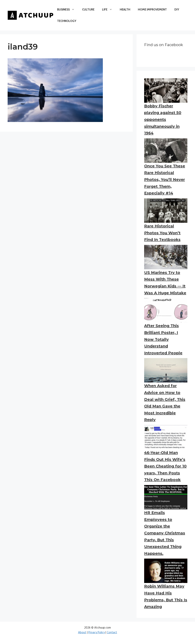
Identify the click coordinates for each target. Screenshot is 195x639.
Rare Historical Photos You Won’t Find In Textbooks (162, 233)
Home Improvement (152, 9)
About (82, 632)
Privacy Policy (96, 632)
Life (104, 9)
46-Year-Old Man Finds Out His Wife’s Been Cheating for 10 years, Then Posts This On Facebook (165, 466)
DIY (176, 9)
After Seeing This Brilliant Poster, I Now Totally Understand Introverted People (163, 339)
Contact (112, 632)
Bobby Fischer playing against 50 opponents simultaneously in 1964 (162, 119)
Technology (66, 21)
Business (63, 9)
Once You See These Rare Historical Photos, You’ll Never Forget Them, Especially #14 (164, 179)
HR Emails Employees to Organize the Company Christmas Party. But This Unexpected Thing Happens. (164, 533)
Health (125, 9)
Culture (88, 9)
